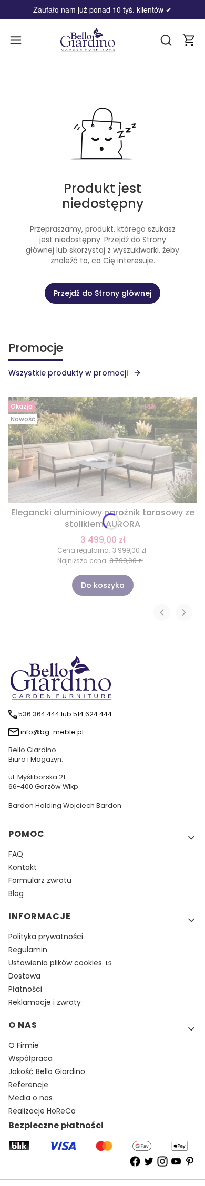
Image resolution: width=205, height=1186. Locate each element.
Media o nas (30, 1098)
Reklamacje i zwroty (44, 1002)
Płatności (25, 989)
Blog (16, 893)
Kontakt (22, 867)
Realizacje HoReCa (42, 1111)
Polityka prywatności (45, 936)
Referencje (28, 1084)
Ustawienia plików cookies (56, 963)
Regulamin (27, 949)
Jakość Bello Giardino (46, 1071)
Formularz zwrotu (39, 880)
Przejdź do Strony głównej (102, 293)
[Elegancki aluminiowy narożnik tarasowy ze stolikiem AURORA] (102, 449)
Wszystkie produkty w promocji (68, 373)
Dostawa (24, 976)
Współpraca (30, 1058)
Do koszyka (103, 585)
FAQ (15, 854)
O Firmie (23, 1045)
